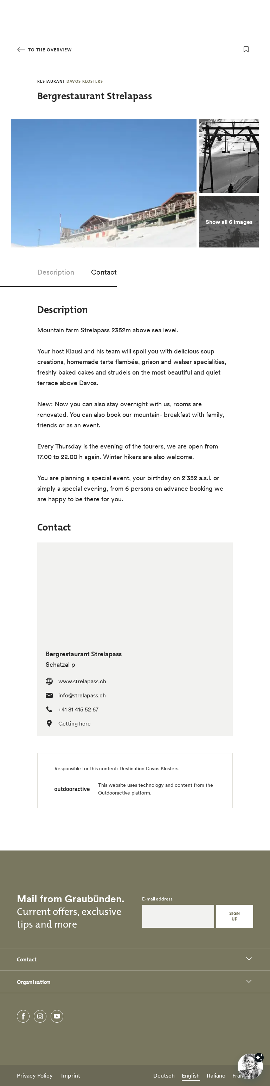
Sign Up (234, 916)
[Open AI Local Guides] (250, 1066)
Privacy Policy (35, 1075)
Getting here (74, 723)
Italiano (216, 1075)
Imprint (70, 1075)
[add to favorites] (246, 49)
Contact (104, 272)
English (191, 1075)
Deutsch (164, 1075)
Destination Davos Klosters (149, 768)
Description (55, 272)
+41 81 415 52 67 (78, 709)
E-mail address (157, 899)
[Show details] (259, 1057)
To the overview (49, 49)
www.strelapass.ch (82, 681)
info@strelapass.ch (82, 695)
